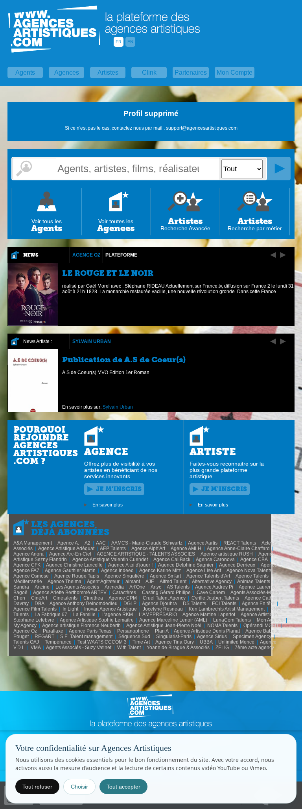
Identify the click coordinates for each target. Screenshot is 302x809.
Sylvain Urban (91, 341)
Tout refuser (37, 786)
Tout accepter (123, 786)
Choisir (79, 786)
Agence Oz (86, 255)
